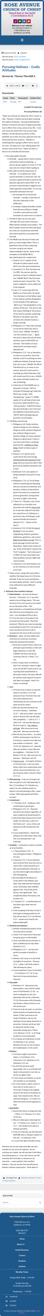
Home (22, 1239)
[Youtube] (29, 21)
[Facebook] (24, 21)
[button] (22, 40)
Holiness (12, 1181)
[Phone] (15, 21)
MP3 (5, 102)
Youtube (13, 102)
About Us (20, 1244)
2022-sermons (20, 56)
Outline (33, 102)
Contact (22, 1255)
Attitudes (31, 1178)
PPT (20, 102)
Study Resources (22, 1250)
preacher (23, 53)
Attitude (24, 1178)
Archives (22, 1266)
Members (22, 1261)
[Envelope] (20, 21)
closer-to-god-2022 (22, 60)
